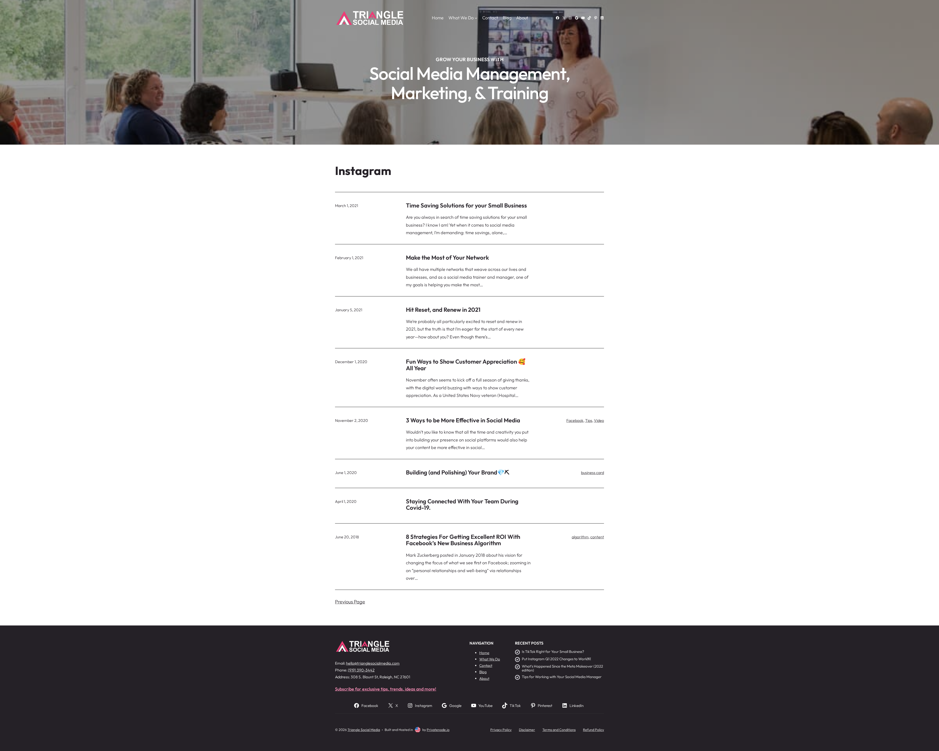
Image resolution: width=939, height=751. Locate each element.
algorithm (580, 536)
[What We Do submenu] (476, 17)
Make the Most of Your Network (447, 257)
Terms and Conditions (559, 730)
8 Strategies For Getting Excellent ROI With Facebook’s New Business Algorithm (463, 539)
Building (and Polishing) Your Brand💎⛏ (457, 472)
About (484, 678)
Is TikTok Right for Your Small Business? (553, 652)
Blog (483, 672)
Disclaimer (527, 730)
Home (438, 18)
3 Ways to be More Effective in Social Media (463, 420)
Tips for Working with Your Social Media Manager (562, 677)
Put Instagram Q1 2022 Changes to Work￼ (556, 659)
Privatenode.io (438, 730)
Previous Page (350, 602)
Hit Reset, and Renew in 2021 (443, 309)
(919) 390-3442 (361, 670)
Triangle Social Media (363, 730)
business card (592, 472)
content (597, 536)
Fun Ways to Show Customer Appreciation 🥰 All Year (465, 364)
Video (599, 420)
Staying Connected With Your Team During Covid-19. (462, 504)
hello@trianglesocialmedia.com (373, 663)
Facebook (574, 420)
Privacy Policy (501, 730)
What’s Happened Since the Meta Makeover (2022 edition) (562, 668)
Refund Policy (593, 730)
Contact (485, 665)
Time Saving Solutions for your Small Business (466, 205)
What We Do (489, 659)
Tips (588, 420)
